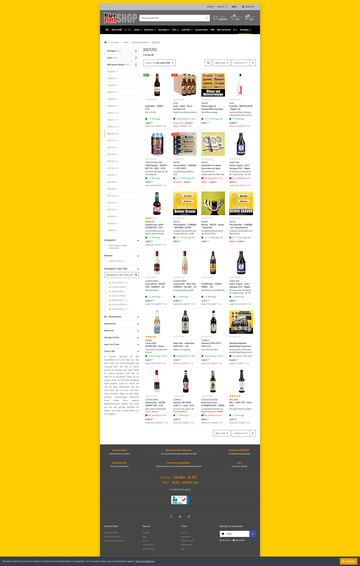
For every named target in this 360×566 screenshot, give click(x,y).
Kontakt (210, 6)
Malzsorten (109, 330)
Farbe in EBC (109, 351)
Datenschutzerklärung (145, 561)
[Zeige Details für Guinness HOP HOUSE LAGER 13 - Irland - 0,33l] (185, 381)
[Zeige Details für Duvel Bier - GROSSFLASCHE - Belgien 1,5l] (241, 85)
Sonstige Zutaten (111, 337)
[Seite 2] (253, 63)
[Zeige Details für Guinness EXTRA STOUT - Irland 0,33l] (213, 322)
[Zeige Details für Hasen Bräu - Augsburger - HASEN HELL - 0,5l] (185, 322)
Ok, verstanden (348, 561)
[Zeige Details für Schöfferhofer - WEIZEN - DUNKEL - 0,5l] (213, 262)
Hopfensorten (110, 323)
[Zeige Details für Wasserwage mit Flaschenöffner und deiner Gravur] (213, 85)
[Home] (105, 42)
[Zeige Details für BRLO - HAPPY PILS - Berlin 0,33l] (241, 381)
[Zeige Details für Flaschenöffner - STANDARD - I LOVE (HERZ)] (185, 144)
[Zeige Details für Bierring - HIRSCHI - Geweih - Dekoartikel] (213, 203)
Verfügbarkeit (110, 240)
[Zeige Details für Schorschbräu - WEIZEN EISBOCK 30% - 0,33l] (157, 381)
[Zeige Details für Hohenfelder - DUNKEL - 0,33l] (157, 85)
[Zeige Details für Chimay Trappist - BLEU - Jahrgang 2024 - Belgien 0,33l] (241, 144)
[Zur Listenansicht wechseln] (208, 63)
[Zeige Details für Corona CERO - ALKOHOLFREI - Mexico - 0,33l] (157, 322)
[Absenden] (252, 534)
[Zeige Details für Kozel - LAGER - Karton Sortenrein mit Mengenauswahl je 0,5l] (185, 85)
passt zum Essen (111, 344)
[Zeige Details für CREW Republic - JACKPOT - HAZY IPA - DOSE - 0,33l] (157, 144)
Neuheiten (108, 255)
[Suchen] (206, 18)
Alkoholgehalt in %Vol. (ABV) (115, 268)
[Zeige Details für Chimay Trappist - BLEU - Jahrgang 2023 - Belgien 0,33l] (241, 262)
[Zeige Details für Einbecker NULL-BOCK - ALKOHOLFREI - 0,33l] (157, 203)
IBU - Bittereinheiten (112, 316)
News (234, 6)
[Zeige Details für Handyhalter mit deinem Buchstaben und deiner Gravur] (213, 144)
